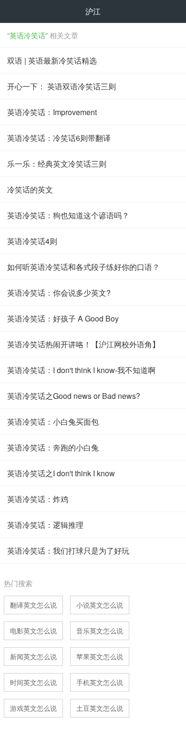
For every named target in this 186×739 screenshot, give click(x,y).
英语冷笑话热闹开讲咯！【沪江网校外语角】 (83, 344)
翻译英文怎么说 (33, 605)
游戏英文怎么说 (33, 708)
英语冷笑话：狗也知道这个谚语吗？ (68, 215)
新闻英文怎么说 (33, 656)
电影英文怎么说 (33, 630)
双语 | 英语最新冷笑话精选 (52, 60)
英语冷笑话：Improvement (52, 112)
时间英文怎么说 (33, 682)
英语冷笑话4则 (32, 241)
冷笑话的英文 (30, 189)
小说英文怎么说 (99, 605)
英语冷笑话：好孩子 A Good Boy (63, 318)
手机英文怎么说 (99, 682)
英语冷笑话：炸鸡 (37, 498)
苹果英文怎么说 (99, 656)
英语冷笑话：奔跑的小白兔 (53, 447)
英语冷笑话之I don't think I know (61, 473)
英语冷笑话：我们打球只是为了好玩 (68, 550)
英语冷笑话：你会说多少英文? (59, 292)
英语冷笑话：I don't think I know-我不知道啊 (81, 369)
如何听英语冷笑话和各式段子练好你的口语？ (83, 266)
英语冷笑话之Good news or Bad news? (73, 395)
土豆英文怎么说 (99, 708)
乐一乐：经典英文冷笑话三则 (56, 163)
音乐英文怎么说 (99, 630)
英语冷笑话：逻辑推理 (45, 524)
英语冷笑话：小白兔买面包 (53, 421)
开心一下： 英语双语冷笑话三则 (61, 86)
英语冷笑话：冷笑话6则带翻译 (59, 137)
